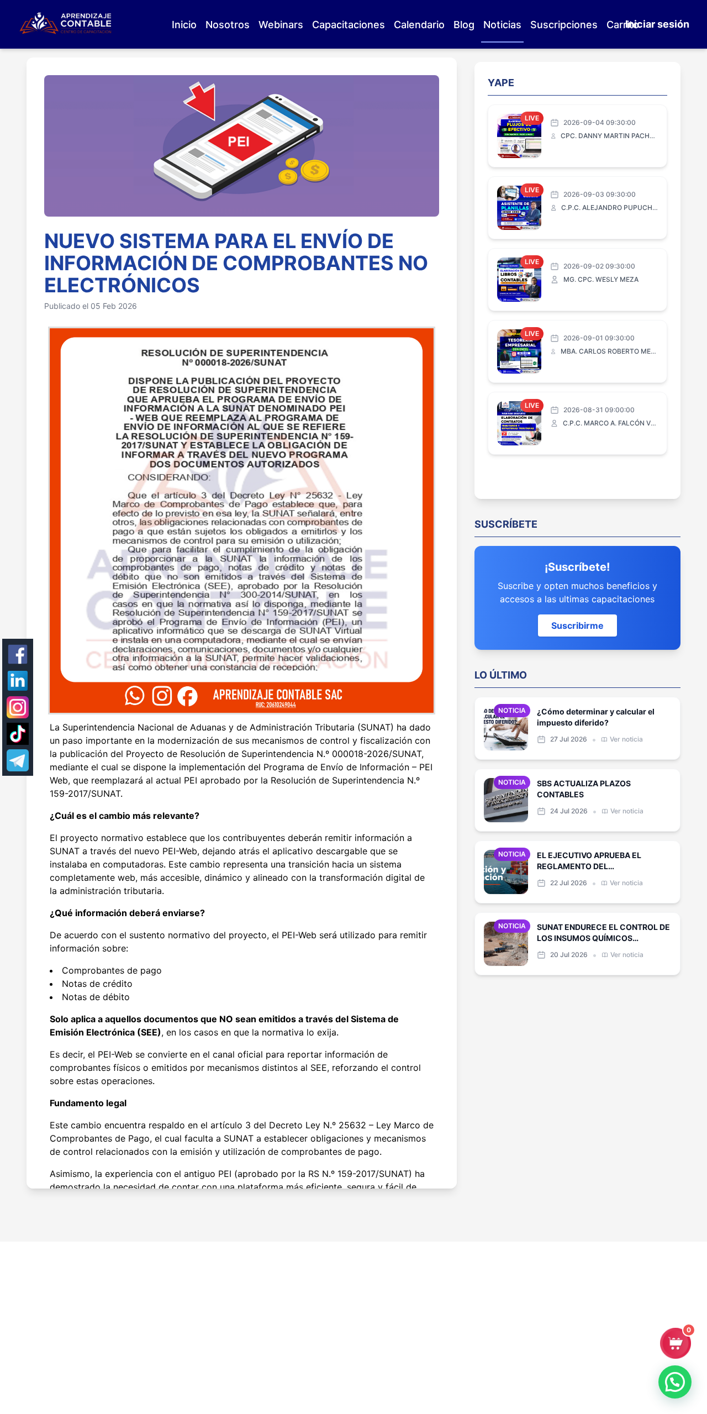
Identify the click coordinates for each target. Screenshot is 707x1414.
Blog (463, 24)
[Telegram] (18, 760)
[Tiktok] (18, 734)
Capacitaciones (348, 24)
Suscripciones (564, 24)
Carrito (622, 24)
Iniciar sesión (657, 24)
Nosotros (227, 24)
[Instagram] (18, 707)
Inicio (184, 24)
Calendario (419, 24)
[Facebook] (18, 654)
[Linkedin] (18, 681)
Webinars (280, 24)
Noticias (502, 24)
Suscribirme (577, 625)
